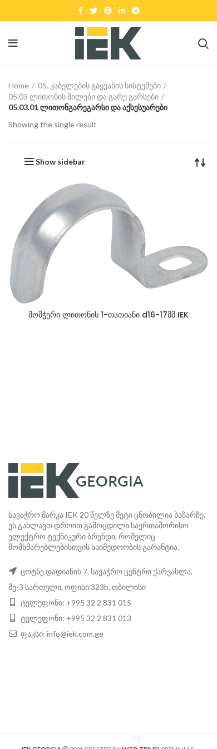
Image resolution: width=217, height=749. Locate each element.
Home (18, 85)
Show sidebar (60, 162)
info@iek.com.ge (75, 633)
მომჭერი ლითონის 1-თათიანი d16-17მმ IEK (108, 314)
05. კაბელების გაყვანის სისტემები (99, 85)
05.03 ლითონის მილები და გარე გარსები (83, 96)
